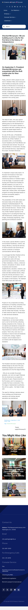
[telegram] (20, 6)
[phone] (25, 6)
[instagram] (12, 6)
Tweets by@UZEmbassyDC (20, 428)
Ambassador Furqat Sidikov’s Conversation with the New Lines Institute (14, 448)
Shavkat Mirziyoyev (11, 423)
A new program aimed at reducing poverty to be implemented (14, 492)
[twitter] (9, 6)
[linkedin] (17, 6)
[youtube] (14, 6)
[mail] (22, 6)
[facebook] (7, 6)
